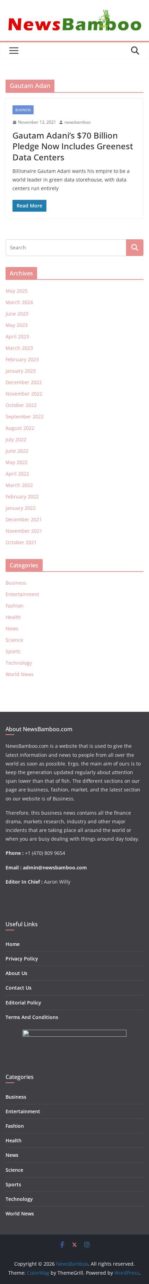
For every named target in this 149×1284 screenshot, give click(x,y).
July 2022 (16, 439)
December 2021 (24, 519)
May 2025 (17, 290)
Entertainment (22, 594)
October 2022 (21, 405)
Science (14, 640)
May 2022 (17, 462)
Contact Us (19, 987)
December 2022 (24, 382)
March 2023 (19, 348)
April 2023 (17, 336)
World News (20, 674)
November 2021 (24, 531)
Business (23, 109)
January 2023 (21, 371)
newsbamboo (77, 122)
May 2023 (17, 325)
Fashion (15, 605)
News (12, 628)
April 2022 (17, 473)
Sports (13, 651)
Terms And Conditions (32, 1017)
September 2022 (25, 416)
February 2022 (22, 496)
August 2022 (20, 428)
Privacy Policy (22, 958)
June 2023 (17, 313)
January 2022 (21, 508)
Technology (19, 662)
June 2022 (17, 451)
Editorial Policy (23, 1002)
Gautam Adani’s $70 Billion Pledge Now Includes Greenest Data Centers (72, 146)
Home (13, 944)
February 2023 (22, 359)
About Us (16, 973)
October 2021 (21, 542)
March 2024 (19, 302)
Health (13, 617)
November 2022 (24, 393)
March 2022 (19, 485)
